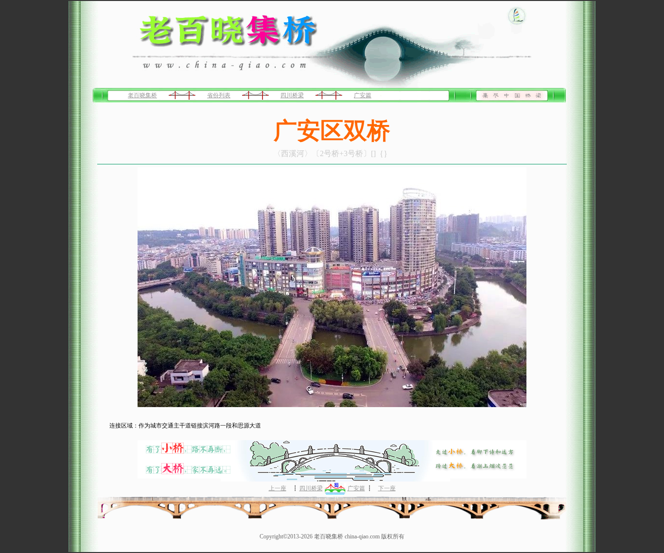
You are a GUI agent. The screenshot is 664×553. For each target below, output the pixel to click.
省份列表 (218, 95)
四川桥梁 (292, 95)
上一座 (277, 488)
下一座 (387, 488)
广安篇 (362, 95)
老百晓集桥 (142, 95)
